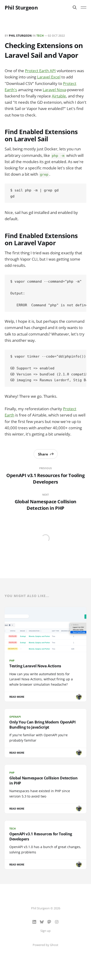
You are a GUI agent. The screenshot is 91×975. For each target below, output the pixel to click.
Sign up (45, 931)
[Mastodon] (49, 922)
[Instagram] (57, 922)
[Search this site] (74, 7)
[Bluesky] (42, 922)
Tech (40, 36)
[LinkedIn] (34, 922)
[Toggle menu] (83, 7)
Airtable (59, 96)
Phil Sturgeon (21, 7)
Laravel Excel (48, 77)
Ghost (54, 945)
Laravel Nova (54, 89)
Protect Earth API (40, 70)
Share (43, 454)
